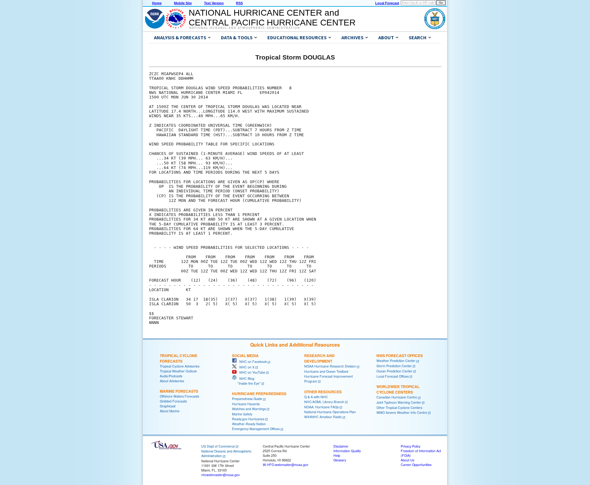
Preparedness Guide (247, 398)
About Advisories (172, 381)
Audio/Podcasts (171, 376)
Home (157, 3)
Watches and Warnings (249, 408)
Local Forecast (387, 3)
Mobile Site (183, 3)
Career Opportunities (416, 464)
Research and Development (319, 358)
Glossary (339, 460)
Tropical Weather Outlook (178, 371)
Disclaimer (340, 446)
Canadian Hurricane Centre (396, 397)
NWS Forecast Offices (399, 355)
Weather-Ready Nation (249, 423)
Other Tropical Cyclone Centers (399, 407)
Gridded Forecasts (173, 401)
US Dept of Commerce (218, 446)
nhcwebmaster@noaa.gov (220, 474)
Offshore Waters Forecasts (179, 396)
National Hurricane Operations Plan (330, 412)
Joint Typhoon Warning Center (398, 402)
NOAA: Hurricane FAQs (321, 407)
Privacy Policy (410, 446)
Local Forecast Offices (392, 376)
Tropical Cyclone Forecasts (178, 358)
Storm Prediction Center (394, 366)
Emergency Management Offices (256, 428)
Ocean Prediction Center (394, 371)
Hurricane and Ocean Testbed (326, 371)
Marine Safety (242, 414)
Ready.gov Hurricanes (248, 419)
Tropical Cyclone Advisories (179, 366)
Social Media (245, 355)
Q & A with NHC (316, 397)
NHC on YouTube (251, 372)
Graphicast (167, 406)
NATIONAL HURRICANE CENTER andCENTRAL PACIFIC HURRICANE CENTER (272, 17)
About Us (407, 460)
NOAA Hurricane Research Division (330, 366)
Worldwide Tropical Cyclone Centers (397, 389)
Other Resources (323, 392)
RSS (239, 3)
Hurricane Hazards (246, 404)
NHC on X (245, 367)
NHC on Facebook (252, 361)
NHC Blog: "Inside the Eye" (246, 381)
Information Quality (347, 450)
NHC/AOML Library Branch (324, 401)
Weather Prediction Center (395, 360)
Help (336, 455)
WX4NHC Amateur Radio (323, 416)
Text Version (214, 3)
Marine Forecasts (179, 391)
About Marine (169, 411)
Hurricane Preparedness (259, 393)
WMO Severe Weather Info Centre (401, 412)
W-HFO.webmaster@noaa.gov (285, 464)
